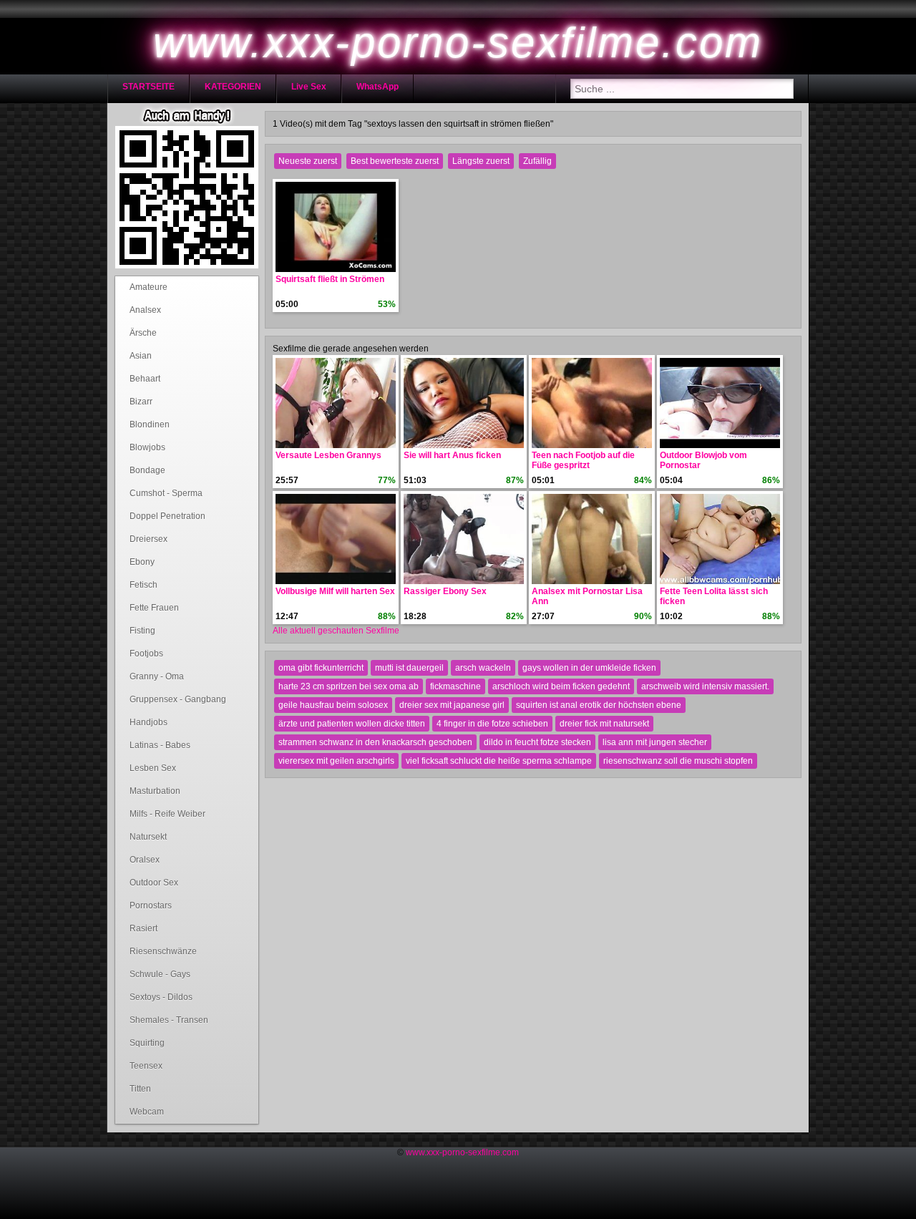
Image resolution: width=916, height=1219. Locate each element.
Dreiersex (148, 539)
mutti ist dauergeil (409, 668)
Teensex (146, 1066)
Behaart (145, 379)
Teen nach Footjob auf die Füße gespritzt (583, 460)
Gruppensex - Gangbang (178, 699)
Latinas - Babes (160, 745)
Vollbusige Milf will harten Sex (335, 591)
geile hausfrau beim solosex (333, 705)
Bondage (147, 470)
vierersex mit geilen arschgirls (336, 761)
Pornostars (151, 905)
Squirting (147, 1043)
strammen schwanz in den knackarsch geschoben (375, 742)
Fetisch (143, 585)
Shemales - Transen (169, 1020)
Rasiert (143, 928)
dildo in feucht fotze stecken (537, 742)
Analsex (145, 310)
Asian (141, 356)
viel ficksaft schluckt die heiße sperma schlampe (499, 761)
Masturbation (155, 791)
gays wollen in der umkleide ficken (589, 668)
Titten (140, 1089)
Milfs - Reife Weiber (167, 814)
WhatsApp (377, 87)
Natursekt (148, 837)
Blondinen (150, 424)
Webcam (147, 1112)
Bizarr (141, 402)
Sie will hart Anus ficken (452, 455)
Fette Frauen (154, 608)
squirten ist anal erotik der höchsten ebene (598, 705)
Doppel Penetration (167, 516)
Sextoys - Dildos (161, 997)
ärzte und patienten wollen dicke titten (351, 724)
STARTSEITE (148, 87)
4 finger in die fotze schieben (492, 724)
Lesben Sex (153, 768)
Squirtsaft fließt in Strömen (330, 279)
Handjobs (148, 722)
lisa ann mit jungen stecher (655, 742)
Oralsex (145, 860)
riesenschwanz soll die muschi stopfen (678, 761)
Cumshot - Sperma (166, 493)
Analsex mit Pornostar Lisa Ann (587, 596)
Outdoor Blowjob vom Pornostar (703, 460)
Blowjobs (147, 447)
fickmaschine (455, 686)
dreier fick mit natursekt (604, 724)
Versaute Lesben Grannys (328, 455)
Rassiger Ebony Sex (445, 591)
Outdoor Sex (154, 883)
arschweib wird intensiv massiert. (705, 686)
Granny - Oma (157, 676)
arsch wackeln (483, 668)
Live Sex (308, 87)
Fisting (142, 631)
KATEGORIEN (233, 87)
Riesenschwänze (163, 951)
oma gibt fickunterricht (321, 668)
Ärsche (143, 333)
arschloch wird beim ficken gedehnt (561, 686)
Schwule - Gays (160, 974)
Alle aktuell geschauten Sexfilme (336, 631)
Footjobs (146, 654)
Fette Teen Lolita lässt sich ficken (714, 596)
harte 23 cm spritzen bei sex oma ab (348, 686)
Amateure (148, 287)
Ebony (142, 562)
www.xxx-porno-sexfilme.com (462, 1152)
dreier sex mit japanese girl (452, 705)
